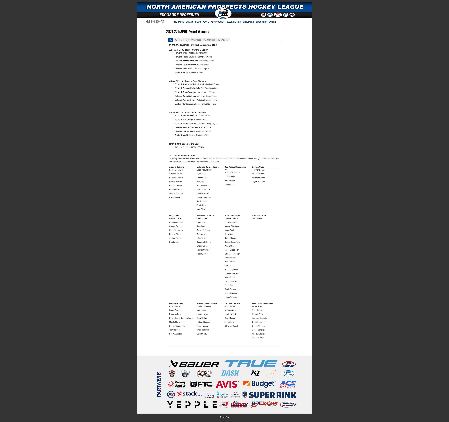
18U (170, 39)
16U (175, 39)
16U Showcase (209, 39)
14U (185, 39)
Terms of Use (224, 417)
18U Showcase (194, 39)
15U (180, 39)
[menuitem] (178, 22)
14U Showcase (223, 39)
